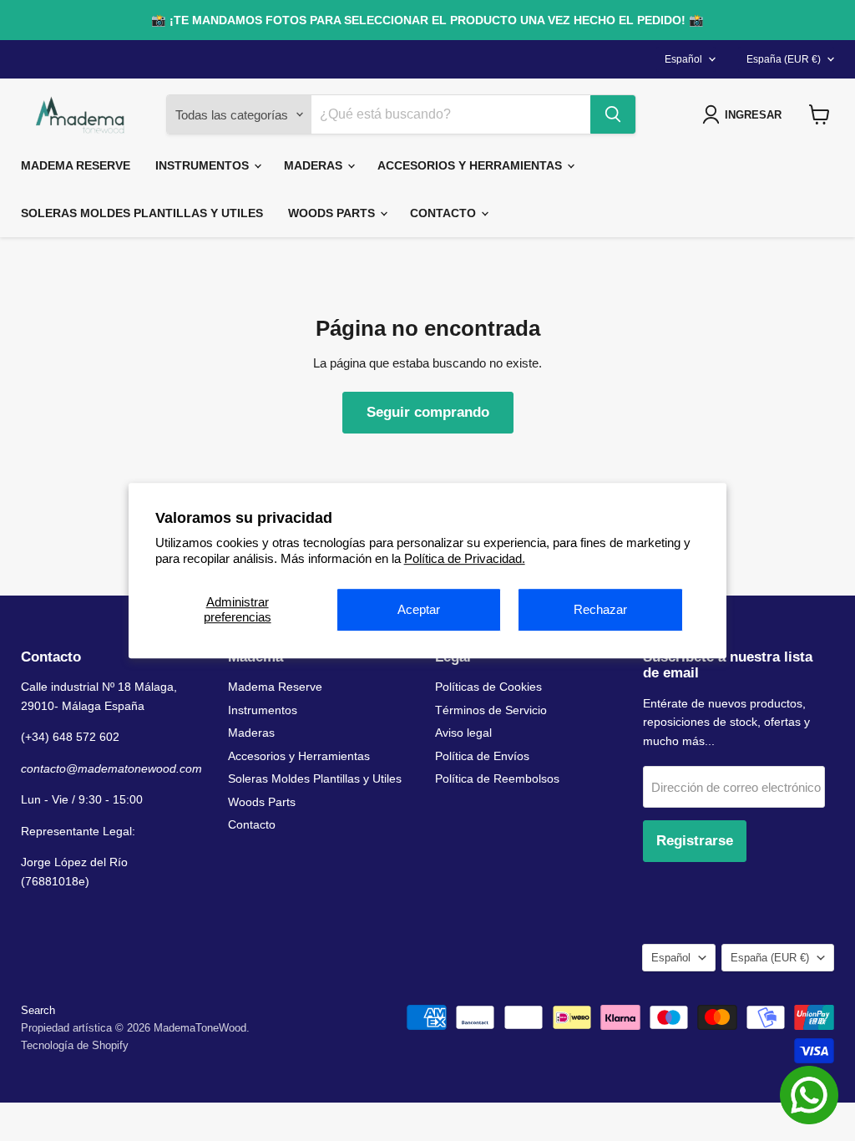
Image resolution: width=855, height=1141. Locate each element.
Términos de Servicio (491, 710)
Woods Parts (333, 213)
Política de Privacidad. (464, 558)
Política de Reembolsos (497, 778)
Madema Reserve (75, 165)
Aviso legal (463, 732)
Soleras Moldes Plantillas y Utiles (142, 213)
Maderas (315, 165)
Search (38, 1010)
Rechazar (600, 609)
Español (683, 59)
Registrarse (694, 841)
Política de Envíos (482, 756)
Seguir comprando (428, 412)
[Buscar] (612, 114)
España (783, 59)
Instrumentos (203, 165)
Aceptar (418, 609)
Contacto (444, 213)
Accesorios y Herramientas (471, 165)
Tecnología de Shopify (75, 1045)
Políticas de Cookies (488, 686)
